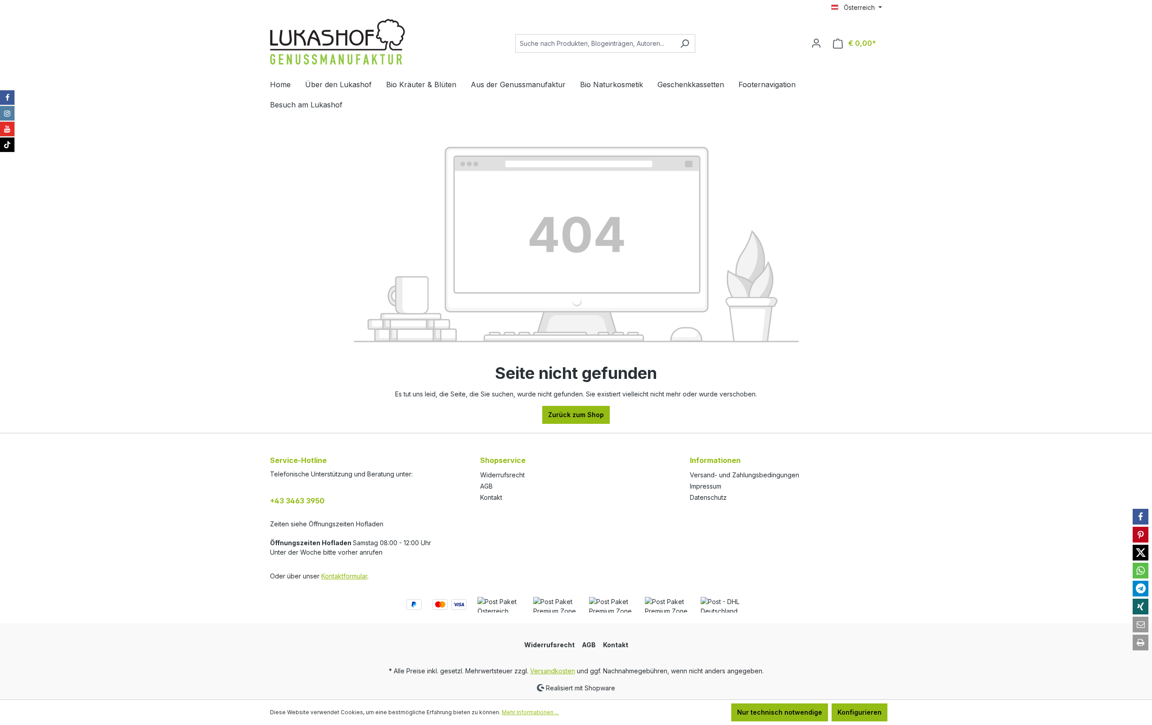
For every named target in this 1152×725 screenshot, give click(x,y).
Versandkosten (552, 671)
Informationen (715, 460)
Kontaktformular (344, 576)
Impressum (705, 486)
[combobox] (595, 43)
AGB (486, 486)
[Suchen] (684, 43)
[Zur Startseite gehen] (337, 42)
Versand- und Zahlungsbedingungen (744, 475)
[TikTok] (7, 145)
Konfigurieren (859, 712)
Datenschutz (708, 497)
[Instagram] (7, 113)
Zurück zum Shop (576, 414)
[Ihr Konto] (816, 43)
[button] (1140, 517)
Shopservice (503, 460)
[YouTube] (7, 129)
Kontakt (491, 497)
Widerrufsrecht (502, 475)
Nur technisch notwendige (779, 712)
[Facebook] (7, 97)
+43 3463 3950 (297, 500)
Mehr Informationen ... (530, 712)
